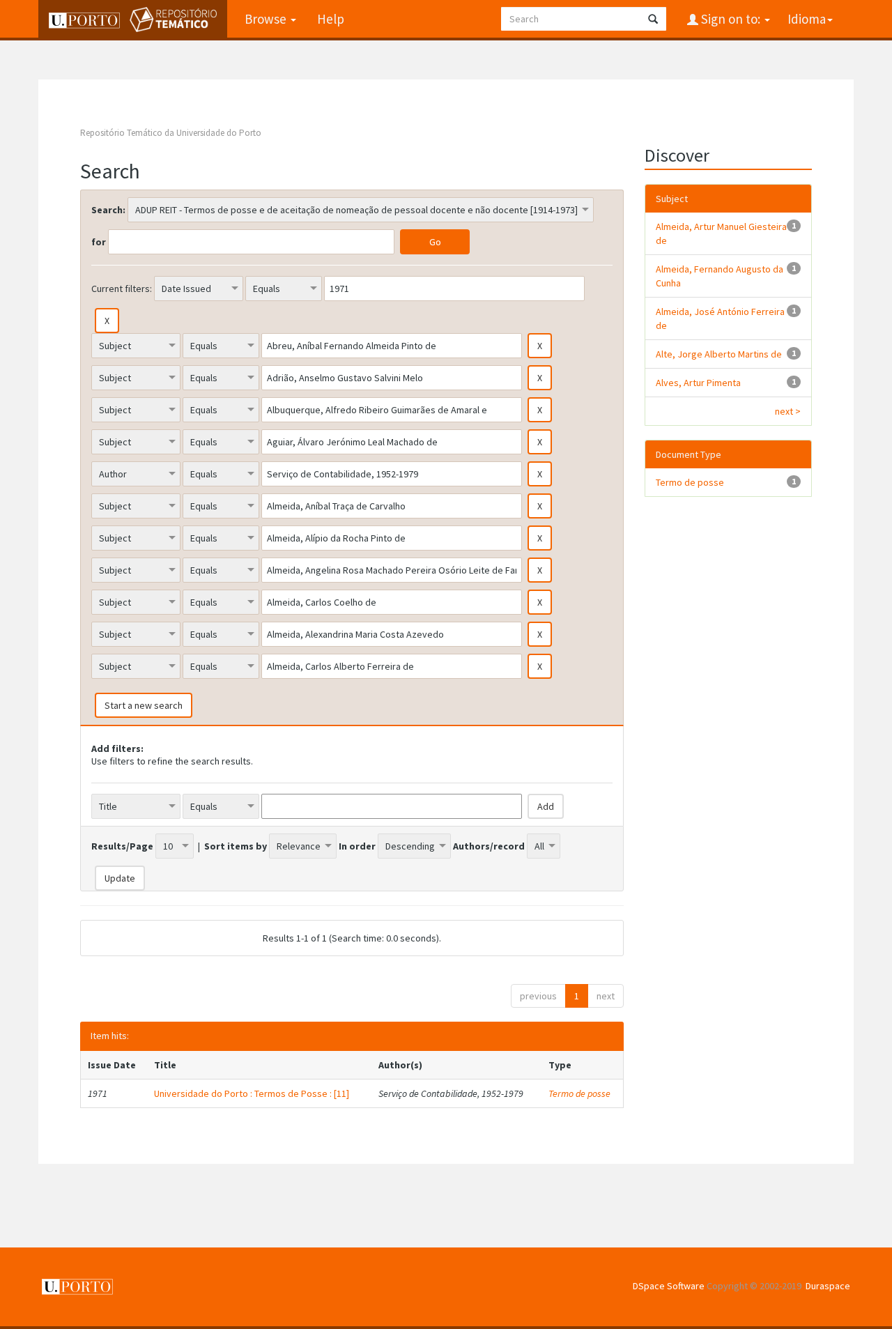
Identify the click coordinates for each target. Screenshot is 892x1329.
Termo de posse (579, 1093)
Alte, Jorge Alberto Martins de (719, 354)
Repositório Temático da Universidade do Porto (170, 133)
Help (330, 18)
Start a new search (144, 705)
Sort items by (235, 846)
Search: (108, 209)
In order (357, 846)
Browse (267, 18)
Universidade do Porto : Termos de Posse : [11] (251, 1093)
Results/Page (122, 846)
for (98, 242)
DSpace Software (669, 1286)
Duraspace (828, 1286)
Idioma (806, 18)
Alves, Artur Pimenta (698, 382)
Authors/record (489, 846)
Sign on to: (730, 18)
